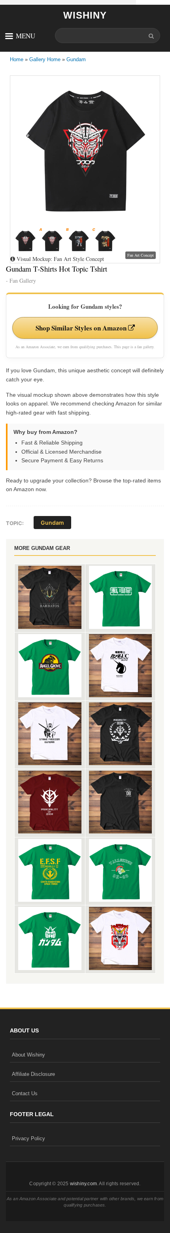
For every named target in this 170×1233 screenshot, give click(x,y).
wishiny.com (83, 1183)
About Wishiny (28, 1055)
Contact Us (25, 1093)
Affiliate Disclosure (33, 1074)
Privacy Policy (28, 1138)
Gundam (76, 59)
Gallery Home (44, 59)
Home (16, 59)
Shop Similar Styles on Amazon (82, 328)
